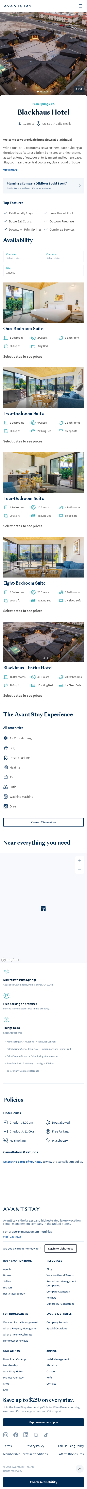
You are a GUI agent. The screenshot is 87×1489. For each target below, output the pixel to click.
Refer (50, 1377)
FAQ (5, 1389)
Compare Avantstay (58, 1291)
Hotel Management (58, 1359)
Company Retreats (58, 1322)
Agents (7, 1269)
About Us (52, 1365)
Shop (6, 1383)
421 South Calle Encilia (56, 123)
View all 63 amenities (43, 822)
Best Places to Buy (14, 1293)
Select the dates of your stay (22, 1161)
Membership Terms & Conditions (25, 1454)
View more (10, 170)
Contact (51, 1383)
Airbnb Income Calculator (18, 1334)
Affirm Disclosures (71, 1454)
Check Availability (43, 1482)
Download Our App (14, 1359)
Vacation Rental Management (20, 1322)
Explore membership (43, 1422)
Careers (51, 1371)
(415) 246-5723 (12, 1236)
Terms (7, 1446)
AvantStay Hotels (13, 1371)
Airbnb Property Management (20, 1328)
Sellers (7, 1281)
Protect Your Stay (13, 1377)
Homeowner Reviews (15, 1340)
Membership (10, 1365)
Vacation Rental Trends (60, 1275)
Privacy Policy (35, 1446)
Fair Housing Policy (71, 1446)
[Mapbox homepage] (10, 960)
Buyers (7, 1275)
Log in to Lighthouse (60, 1248)
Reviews (51, 1297)
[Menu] (80, 6)
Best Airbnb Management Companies (61, 1283)
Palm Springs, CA (43, 104)
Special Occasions (57, 1328)
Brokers (7, 1287)
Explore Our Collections (60, 1303)
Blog (49, 1269)
